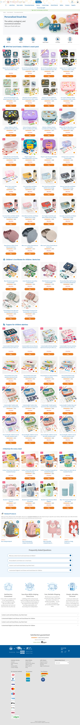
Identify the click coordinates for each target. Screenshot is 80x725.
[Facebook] (69, 651)
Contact (13, 662)
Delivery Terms (43, 663)
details (24, 1)
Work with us (29, 666)
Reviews (42, 664)
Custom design (14, 667)
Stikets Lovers (29, 664)
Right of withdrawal (44, 666)
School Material (10, 12)
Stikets (4, 12)
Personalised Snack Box (18, 12)
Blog (27, 667)
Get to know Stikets (30, 663)
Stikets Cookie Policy (45, 722)
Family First (28, 662)
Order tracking (14, 663)
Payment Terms (43, 662)
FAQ (12, 664)
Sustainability (14, 666)
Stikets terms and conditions (36, 722)
